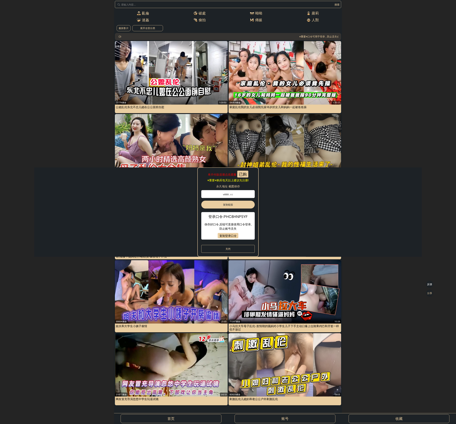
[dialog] (228, 212)
